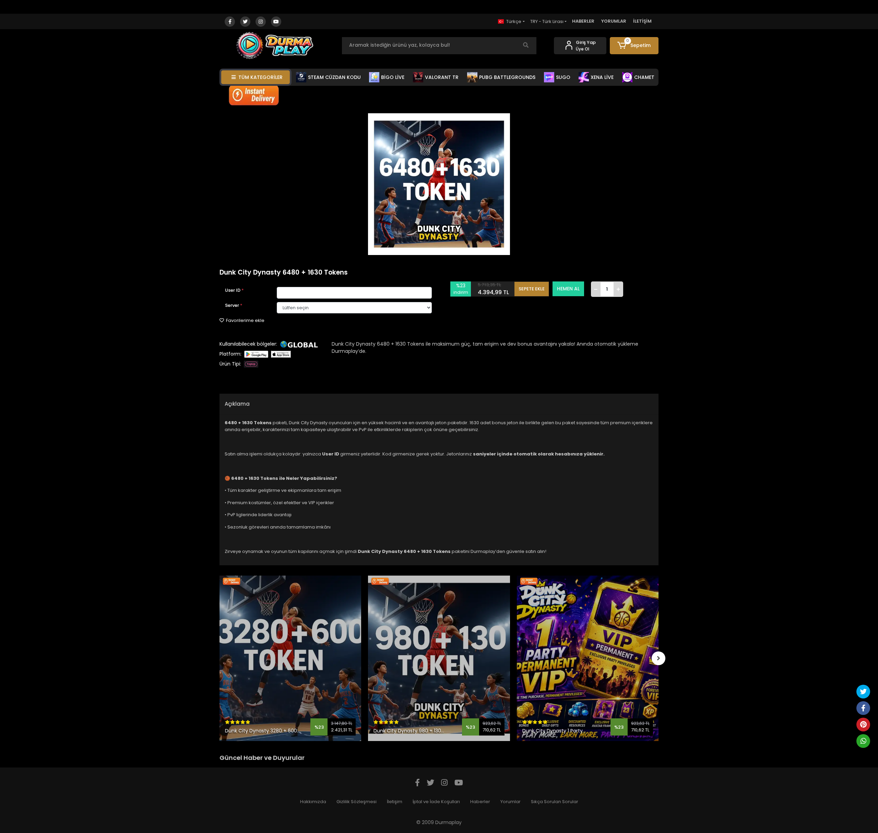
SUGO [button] (563, 77)
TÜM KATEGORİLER (260, 77)
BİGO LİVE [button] (392, 77)
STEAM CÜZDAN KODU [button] (334, 77)
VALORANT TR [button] (442, 77)
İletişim (394, 801)
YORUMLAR (613, 21)
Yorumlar (510, 801)
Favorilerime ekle (244, 320)
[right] (658, 658)
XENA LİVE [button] (602, 77)
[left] (219, 658)
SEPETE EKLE (532, 289)
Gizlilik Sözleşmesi (356, 801)
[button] (634, 45)
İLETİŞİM (642, 21)
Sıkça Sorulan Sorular (554, 801)
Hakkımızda (313, 801)
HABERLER (583, 21)
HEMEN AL (568, 288)
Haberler (480, 801)
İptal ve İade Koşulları (436, 801)
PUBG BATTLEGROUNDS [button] (507, 77)
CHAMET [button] (644, 77)
